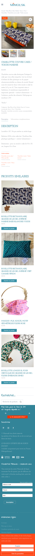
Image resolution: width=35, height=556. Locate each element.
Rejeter (17, 550)
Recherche (20, 402)
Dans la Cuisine (25, 107)
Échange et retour (6, 526)
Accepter (17, 546)
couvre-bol (15, 111)
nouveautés (4, 109)
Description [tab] (4, 119)
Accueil (3, 11)
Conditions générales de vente (10, 529)
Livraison (4, 523)
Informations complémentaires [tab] (20, 119)
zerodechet (4, 113)
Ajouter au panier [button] (9, 228)
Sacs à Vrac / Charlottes (14, 109)
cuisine (20, 111)
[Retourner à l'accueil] (17, 4)
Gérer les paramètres (17, 553)
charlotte (9, 111)
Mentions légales (6, 532)
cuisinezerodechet (27, 111)
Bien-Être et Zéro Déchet (12, 11)
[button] (2, 4)
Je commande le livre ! (18, 417)
